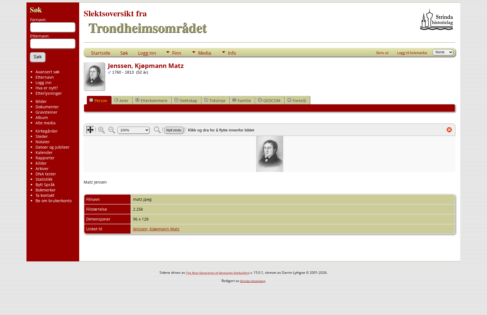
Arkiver (42, 168)
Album (42, 117)
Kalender (44, 152)
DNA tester (46, 174)
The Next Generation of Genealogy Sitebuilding (217, 273)
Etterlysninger (49, 93)
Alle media (46, 122)
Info (232, 53)
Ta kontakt (45, 195)
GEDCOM (271, 100)
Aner (124, 100)
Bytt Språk (45, 184)
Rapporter (45, 157)
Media (204, 53)
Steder (42, 136)
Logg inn (44, 82)
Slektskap (188, 100)
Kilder (41, 163)
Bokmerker (46, 190)
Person (100, 100)
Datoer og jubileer (53, 147)
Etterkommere (154, 100)
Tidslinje (217, 100)
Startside (100, 53)
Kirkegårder (47, 131)
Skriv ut (382, 52)
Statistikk (44, 179)
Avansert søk (47, 71)
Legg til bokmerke (412, 52)
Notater (43, 141)
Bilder (41, 101)
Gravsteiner (46, 112)
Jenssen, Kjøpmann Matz (156, 229)
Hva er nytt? (47, 88)
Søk (36, 9)
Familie (244, 100)
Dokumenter (47, 106)
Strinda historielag (252, 281)
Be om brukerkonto (54, 200)
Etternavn (45, 77)
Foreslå (299, 100)
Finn (176, 53)
